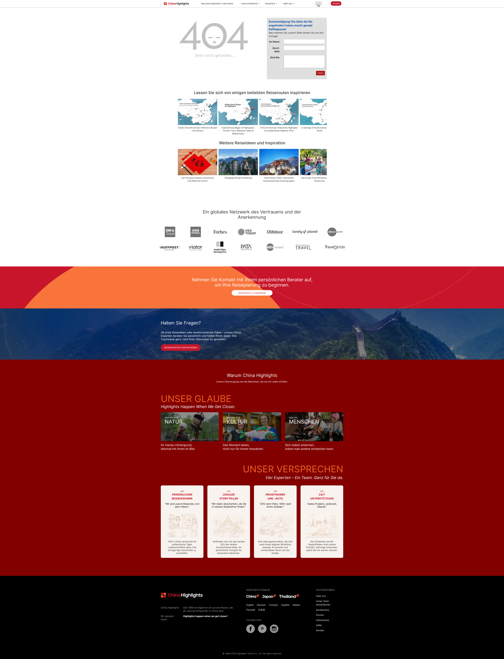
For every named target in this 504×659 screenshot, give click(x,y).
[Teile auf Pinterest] (262, 632)
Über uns (287, 3)
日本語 (261, 609)
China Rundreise (249, 3)
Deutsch (261, 605)
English (250, 605)
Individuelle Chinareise (252, 293)
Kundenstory (322, 610)
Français (273, 605)
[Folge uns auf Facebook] (250, 632)
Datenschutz (322, 620)
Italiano (296, 605)
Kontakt (336, 3)
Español (285, 605)
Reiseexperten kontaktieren (180, 347)
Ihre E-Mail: (276, 50)
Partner (320, 615)
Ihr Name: (274, 41)
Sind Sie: (275, 57)
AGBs (319, 625)
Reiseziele (270, 3)
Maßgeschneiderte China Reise (217, 3)
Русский (250, 609)
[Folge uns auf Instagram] (274, 632)
